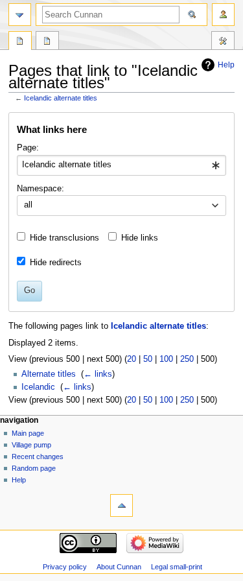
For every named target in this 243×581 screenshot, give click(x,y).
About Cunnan (119, 567)
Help (226, 64)
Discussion (47, 42)
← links (98, 374)
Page (20, 42)
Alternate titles (48, 374)
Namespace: (40, 188)
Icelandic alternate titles (60, 98)
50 (147, 359)
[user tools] (223, 14)
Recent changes (38, 456)
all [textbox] (28, 204)
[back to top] (121, 505)
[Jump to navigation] (19, 14)
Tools (223, 42)
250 (187, 359)
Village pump (31, 445)
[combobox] (121, 165)
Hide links (139, 238)
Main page (28, 433)
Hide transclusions (64, 238)
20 (131, 359)
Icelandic (38, 387)
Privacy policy (65, 567)
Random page (34, 468)
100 (166, 359)
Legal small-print (176, 567)
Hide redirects (56, 262)
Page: (28, 147)
